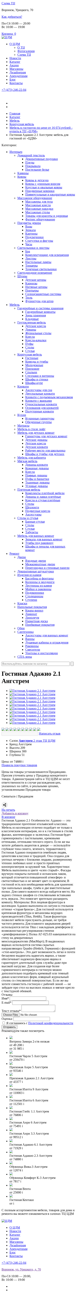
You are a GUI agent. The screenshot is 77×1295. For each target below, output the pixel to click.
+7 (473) (14, 89)
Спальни (31, 372)
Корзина (9, 33)
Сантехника (25, 631)
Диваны (30, 329)
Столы (29, 347)
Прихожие (32, 368)
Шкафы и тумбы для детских (44, 454)
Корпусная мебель (29, 354)
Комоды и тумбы (36, 361)
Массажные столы (37, 212)
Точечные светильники (41, 269)
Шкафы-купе (34, 383)
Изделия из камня (29, 575)
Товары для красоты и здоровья (46, 215)
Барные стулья (35, 521)
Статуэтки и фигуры (39, 240)
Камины (23, 173)
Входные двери (35, 560)
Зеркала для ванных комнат (43, 539)
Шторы (22, 276)
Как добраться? (12, 16)
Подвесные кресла (37, 511)
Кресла (30, 336)
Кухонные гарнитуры (39, 418)
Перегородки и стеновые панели (47, 567)
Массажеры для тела (39, 201)
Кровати (23, 386)
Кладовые (32, 319)
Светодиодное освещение (34, 272)
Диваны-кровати (36, 464)
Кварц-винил (34, 610)
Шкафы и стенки (36, 379)
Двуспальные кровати (40, 393)
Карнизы (31, 283)
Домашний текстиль (31, 155)
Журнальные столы (38, 333)
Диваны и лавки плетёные (43, 496)
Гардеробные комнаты (40, 311)
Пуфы (29, 343)
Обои (21, 628)
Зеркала (30, 230)
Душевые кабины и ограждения (46, 642)
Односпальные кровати (41, 404)
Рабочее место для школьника (45, 450)
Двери (21, 557)
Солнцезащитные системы (43, 294)
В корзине (8, 817)
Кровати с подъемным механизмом (49, 397)
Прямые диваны (36, 475)
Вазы (28, 226)
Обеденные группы (38, 422)
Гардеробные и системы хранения (40, 308)
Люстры (30, 258)
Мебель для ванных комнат (35, 535)
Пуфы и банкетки (37, 479)
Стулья (30, 351)
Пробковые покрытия (39, 624)
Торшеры (31, 265)
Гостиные (31, 358)
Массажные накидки (39, 208)
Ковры (21, 176)
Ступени (31, 599)
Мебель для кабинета (31, 457)
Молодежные (34, 365)
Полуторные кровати (39, 411)
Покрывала (32, 166)
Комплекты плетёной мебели (45, 493)
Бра (27, 251)
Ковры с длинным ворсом (42, 183)
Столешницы (34, 596)
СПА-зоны (24, 656)
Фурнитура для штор (39, 301)
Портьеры (32, 290)
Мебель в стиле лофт (31, 429)
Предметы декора (29, 223)
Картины (31, 233)
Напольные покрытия (32, 607)
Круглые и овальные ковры (43, 187)
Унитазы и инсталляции (41, 653)
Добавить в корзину (15, 813)
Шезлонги (32, 507)
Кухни (21, 415)
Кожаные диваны (37, 468)
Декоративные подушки (41, 159)
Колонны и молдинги (39, 582)
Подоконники (34, 592)
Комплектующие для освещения (47, 255)
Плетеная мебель (28, 489)
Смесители (32, 649)
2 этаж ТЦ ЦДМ (37, 740)
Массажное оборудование (34, 198)
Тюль (28, 297)
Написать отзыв (49, 733)
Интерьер (15, 151)
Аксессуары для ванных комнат (46, 635)
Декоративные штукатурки (35, 571)
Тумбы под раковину (39, 543)
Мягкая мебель (27, 461)
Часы (28, 244)
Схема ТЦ (8, 3)
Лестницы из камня (38, 585)
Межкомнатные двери (40, 564)
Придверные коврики (39, 191)
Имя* (5, 998)
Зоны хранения (35, 315)
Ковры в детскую (37, 180)
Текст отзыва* (11, 1011)
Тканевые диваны (37, 482)
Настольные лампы (38, 262)
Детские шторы (35, 279)
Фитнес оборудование (40, 219)
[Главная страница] (7, 37)
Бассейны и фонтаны (39, 578)
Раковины (32, 646)
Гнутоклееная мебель (31, 322)
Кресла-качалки (35, 340)
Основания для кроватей (42, 407)
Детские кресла (35, 326)
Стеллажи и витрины (39, 375)
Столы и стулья (27, 518)
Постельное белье (37, 169)
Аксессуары (33, 514)
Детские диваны (36, 439)
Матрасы (23, 425)
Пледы (29, 162)
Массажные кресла (38, 205)
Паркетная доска (36, 621)
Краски (22, 603)
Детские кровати (36, 447)
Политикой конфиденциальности (50, 1023)
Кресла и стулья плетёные (42, 500)
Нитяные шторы (36, 287)
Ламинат (31, 614)
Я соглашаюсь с (39, 1023)
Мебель (14, 304)
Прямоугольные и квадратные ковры (50, 194)
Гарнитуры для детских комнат (46, 436)
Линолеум (32, 617)
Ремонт (14, 553)
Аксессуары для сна (38, 390)
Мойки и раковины (38, 589)
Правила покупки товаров (19, 765)
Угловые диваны (36, 486)
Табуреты (31, 532)
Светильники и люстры (33, 247)
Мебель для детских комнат (35, 432)
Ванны (30, 639)
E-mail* (6, 1002)
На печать (8, 809)
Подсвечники (34, 237)
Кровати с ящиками (38, 400)
